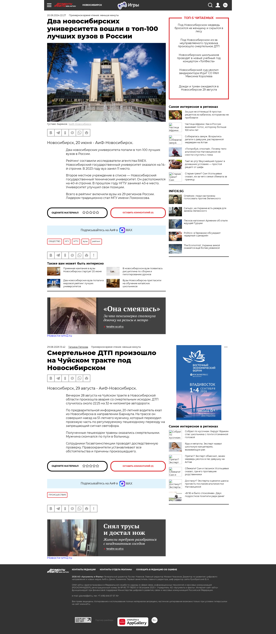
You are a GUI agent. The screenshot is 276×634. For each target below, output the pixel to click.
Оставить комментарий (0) (138, 212)
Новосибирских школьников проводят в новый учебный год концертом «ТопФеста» (199, 58)
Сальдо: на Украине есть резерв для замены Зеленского (205, 209)
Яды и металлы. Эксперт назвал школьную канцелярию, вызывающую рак (203, 446)
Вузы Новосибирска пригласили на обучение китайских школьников (142, 283)
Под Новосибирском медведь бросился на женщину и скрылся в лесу (199, 28)
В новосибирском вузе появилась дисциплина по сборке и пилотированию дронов (143, 271)
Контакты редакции (84, 569)
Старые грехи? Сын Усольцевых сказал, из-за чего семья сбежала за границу (206, 176)
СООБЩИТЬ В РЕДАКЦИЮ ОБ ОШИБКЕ (156, 569)
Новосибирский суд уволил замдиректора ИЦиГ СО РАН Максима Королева (199, 73)
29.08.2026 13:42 (56, 346)
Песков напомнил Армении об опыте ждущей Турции (206, 222)
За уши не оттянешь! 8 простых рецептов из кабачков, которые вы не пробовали (207, 114)
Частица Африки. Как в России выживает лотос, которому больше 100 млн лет (205, 127)
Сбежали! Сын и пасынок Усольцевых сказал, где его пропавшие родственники (207, 471)
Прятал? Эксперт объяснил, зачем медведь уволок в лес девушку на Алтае (205, 459)
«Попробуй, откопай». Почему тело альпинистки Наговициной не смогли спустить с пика (205, 151)
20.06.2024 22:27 (56, 15)
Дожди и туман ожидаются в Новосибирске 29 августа (199, 88)
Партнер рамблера (104, 620)
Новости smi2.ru (59, 335)
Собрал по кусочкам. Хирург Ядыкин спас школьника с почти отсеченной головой (206, 434)
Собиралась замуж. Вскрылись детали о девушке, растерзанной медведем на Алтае (204, 139)
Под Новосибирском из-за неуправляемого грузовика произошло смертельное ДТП (199, 43)
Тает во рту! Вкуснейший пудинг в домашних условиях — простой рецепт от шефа (205, 164)
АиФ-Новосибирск (80, 124)
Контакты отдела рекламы (116, 569)
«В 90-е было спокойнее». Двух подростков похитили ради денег (205, 495)
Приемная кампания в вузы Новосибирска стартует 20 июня (82, 270)
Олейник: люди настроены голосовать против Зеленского (202, 197)
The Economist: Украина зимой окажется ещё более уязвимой (202, 246)
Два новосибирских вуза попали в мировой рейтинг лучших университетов (83, 283)
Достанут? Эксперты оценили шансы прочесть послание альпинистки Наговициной (206, 483)
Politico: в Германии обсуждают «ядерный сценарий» (202, 234)
